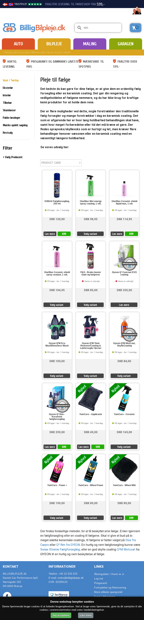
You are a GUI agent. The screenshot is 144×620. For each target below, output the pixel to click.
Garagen (126, 43)
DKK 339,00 (57, 432)
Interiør (7, 95)
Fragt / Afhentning (104, 596)
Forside (8, 53)
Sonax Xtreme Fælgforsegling (60, 549)
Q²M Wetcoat (126, 549)
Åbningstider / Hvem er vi (109, 574)
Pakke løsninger (11, 117)
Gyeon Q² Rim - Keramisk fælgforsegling (57, 416)
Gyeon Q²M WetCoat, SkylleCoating (124, 344)
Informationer (62, 566)
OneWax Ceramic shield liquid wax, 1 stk (124, 202)
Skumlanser (9, 110)
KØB (64, 233)
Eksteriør (8, 88)
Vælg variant (90, 233)
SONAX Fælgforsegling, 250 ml (57, 202)
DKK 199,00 (57, 503)
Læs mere (50, 233)
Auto (18, 43)
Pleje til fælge (62, 53)
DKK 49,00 (91, 432)
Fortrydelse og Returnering (110, 587)
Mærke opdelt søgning (15, 125)
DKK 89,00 (91, 503)
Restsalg (8, 132)
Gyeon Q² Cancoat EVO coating (124, 273)
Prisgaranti (100, 583)
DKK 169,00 (124, 432)
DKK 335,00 (124, 290)
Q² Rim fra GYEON (68, 545)
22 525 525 (120, 11)
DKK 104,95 (57, 290)
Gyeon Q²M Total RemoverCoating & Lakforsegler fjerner (90, 345)
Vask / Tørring (32, 53)
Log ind (98, 578)
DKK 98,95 (91, 219)
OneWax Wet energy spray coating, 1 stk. (91, 202)
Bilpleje (54, 43)
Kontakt (10, 566)
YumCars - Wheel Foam (90, 485)
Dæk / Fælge (47, 53)
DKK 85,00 (91, 290)
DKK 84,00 (124, 361)
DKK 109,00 (57, 361)
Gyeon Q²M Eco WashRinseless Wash (57, 344)
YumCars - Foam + (57, 485)
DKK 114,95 (124, 219)
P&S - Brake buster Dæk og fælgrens (90, 273)
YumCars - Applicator (90, 414)
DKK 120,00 (57, 219)
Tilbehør (7, 102)
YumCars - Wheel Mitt (124, 485)
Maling (90, 43)
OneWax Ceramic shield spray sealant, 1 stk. (57, 273)
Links (99, 566)
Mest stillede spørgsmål (108, 591)
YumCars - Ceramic (124, 414)
